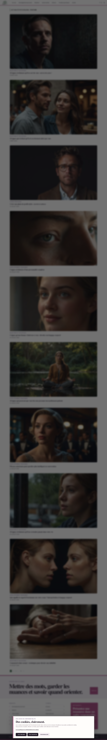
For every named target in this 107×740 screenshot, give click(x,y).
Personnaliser (44, 734)
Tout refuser (21, 734)
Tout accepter (33, 734)
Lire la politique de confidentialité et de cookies (27, 729)
